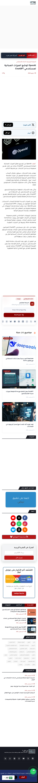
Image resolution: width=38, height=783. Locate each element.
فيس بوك (22, 661)
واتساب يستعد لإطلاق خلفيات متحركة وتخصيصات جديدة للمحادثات (20, 700)
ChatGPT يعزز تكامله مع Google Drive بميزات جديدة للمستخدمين (15, 628)
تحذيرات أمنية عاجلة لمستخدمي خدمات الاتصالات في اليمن (14, 619)
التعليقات (8, 605)
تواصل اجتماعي (13, 655)
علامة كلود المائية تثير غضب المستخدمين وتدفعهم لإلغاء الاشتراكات (14, 610)
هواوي (9, 661)
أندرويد (33, 645)
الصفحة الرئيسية (31, 62)
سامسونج (26, 658)
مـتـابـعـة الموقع (19, 537)
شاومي (10, 658)
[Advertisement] (19, 27)
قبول (23, 777)
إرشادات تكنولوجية (24, 645)
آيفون (29, 642)
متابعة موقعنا (19, 593)
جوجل (33, 658)
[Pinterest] (18, 321)
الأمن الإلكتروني (23, 648)
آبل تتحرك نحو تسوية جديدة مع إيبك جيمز (23, 686)
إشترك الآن (19, 557)
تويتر (6, 655)
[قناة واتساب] (33, 771)
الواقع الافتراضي (31, 651)
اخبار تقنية (32, 648)
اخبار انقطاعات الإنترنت (11, 645)
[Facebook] (35, 321)
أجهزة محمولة (21, 642)
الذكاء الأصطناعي (21, 62)
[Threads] (6, 321)
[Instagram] (2, 321)
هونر (34, 664)
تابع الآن (7, 133)
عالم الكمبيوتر (31, 661)
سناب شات (18, 658)
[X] (31, 321)
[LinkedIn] (23, 321)
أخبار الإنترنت (12, 642)
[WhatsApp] (27, 321)
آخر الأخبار (19, 605)
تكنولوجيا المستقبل (24, 655)
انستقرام (22, 651)
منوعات (19, 299)
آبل (34, 642)
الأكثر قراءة (30, 605)
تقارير (33, 655)
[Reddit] (14, 321)
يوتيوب (20, 664)
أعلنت (34, 164)
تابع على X (8, 125)
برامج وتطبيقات (13, 651)
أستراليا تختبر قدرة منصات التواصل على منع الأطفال (15, 55)
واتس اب (27, 664)
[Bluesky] (10, 321)
